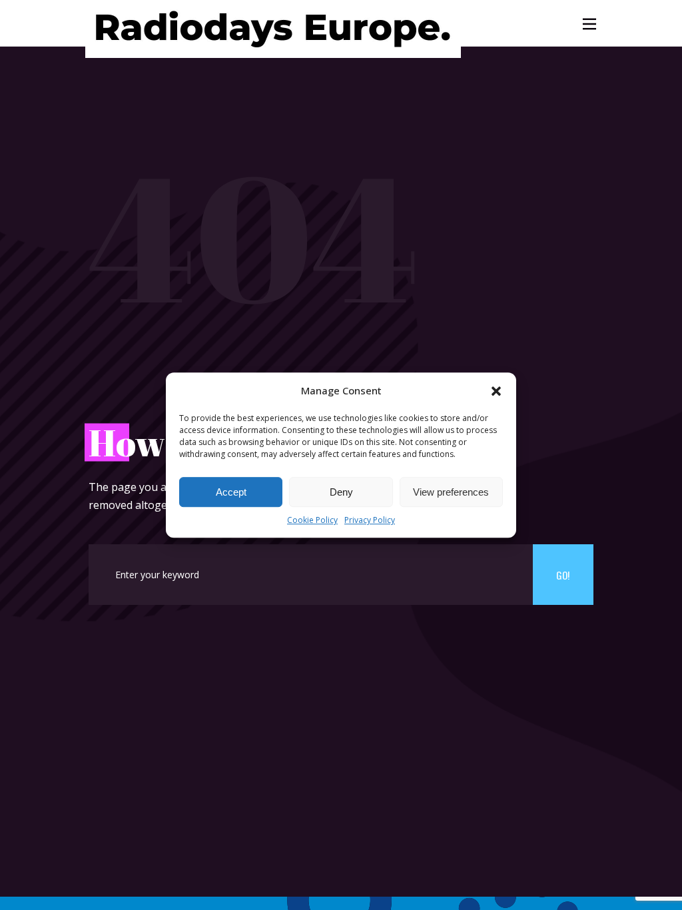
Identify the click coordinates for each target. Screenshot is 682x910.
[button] (496, 391)
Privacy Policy (369, 520)
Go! (562, 575)
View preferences (451, 492)
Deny (341, 492)
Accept (231, 492)
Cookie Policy (312, 520)
